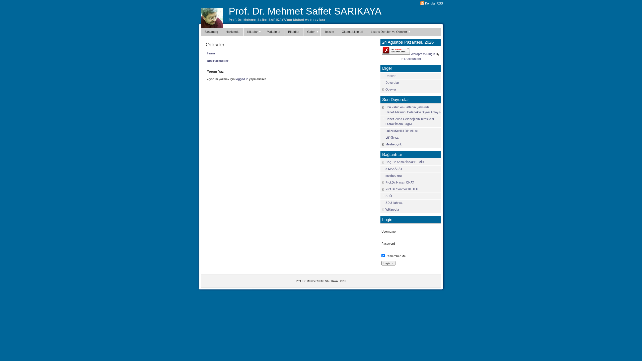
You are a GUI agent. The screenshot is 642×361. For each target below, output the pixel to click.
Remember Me (395, 256)
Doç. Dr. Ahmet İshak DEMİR (404, 162)
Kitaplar (252, 32)
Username (388, 231)
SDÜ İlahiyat (394, 203)
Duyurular (392, 82)
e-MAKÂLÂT (393, 169)
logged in (241, 79)
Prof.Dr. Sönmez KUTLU (401, 189)
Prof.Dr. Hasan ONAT (399, 182)
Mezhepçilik (393, 144)
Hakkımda (232, 32)
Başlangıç (211, 32)
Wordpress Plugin (423, 54)
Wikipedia (392, 209)
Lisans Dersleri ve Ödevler (389, 32)
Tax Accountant (410, 59)
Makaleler (273, 32)
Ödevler (215, 44)
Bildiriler (293, 32)
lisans (211, 53)
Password (388, 243)
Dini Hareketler (217, 61)
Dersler (390, 76)
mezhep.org (393, 175)
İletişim (329, 32)
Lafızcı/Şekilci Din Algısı (401, 131)
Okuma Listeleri (352, 32)
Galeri (311, 32)
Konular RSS (434, 3)
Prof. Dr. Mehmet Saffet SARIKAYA (305, 11)
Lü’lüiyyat (391, 137)
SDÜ (388, 196)
